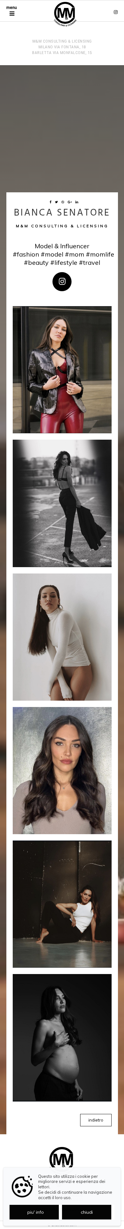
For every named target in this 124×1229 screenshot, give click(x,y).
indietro (95, 1120)
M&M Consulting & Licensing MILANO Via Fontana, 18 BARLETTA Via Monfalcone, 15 (62, 47)
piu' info (35, 1212)
